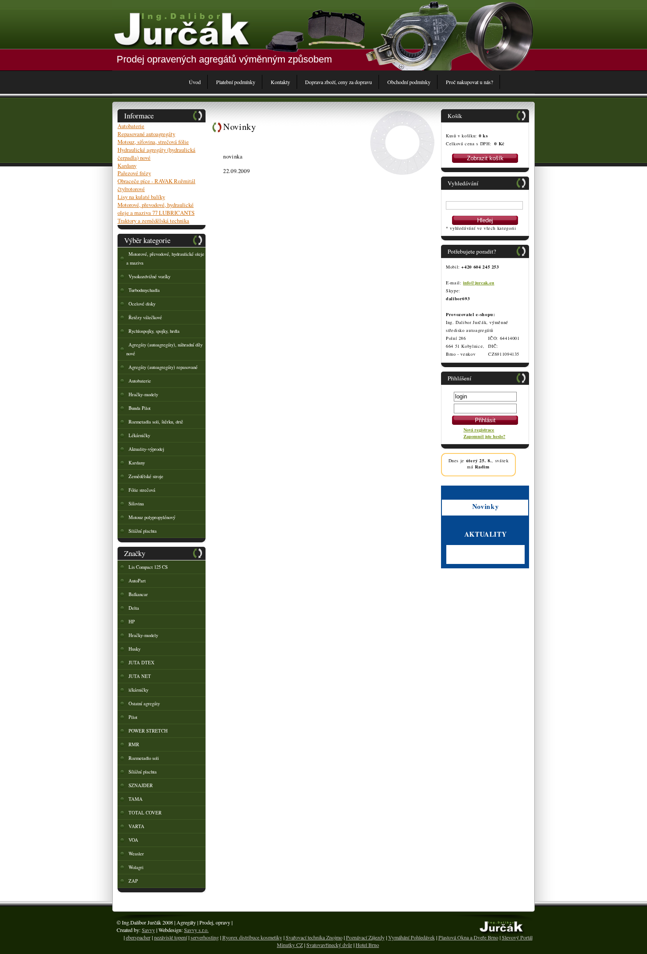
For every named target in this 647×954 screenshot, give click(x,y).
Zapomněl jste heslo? (484, 436)
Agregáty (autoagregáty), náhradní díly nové (164, 349)
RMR (134, 744)
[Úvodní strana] (181, 28)
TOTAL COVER (145, 813)
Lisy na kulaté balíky (141, 197)
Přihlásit (485, 420)
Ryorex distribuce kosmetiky (252, 937)
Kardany (127, 165)
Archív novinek (461, 560)
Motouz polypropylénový (152, 517)
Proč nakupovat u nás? (469, 81)
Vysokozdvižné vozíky (149, 276)
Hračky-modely (143, 394)
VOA (133, 840)
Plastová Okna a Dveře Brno (468, 937)
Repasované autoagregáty (146, 134)
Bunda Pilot (140, 408)
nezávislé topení (170, 937)
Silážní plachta (143, 531)
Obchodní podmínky (408, 81)
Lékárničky (139, 435)
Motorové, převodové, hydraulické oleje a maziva (165, 258)
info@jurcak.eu (478, 283)
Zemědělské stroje (146, 476)
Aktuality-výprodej (146, 449)
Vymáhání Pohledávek (411, 937)
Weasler (136, 854)
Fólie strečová (142, 490)
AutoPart (137, 581)
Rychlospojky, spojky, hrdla (154, 331)
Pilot (133, 717)
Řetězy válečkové (145, 317)
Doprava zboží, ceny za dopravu (338, 81)
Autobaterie (131, 126)
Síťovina (136, 504)
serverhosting (205, 937)
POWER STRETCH (148, 731)
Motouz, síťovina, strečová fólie (153, 142)
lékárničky (138, 690)
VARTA (136, 826)
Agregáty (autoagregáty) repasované (163, 367)
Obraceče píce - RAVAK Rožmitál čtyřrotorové (156, 185)
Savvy (148, 929)
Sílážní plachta (143, 772)
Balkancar (138, 594)
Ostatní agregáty (144, 703)
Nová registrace (478, 430)
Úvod (195, 81)
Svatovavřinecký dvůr (329, 944)
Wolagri (136, 867)
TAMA (136, 799)
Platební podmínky (235, 81)
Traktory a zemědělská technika (153, 221)
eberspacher (138, 937)
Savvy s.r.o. (196, 929)
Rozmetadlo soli (144, 758)
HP (132, 622)
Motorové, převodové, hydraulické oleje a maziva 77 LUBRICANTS (156, 209)
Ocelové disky (142, 304)
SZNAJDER (141, 785)
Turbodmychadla (144, 290)
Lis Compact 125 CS (148, 567)
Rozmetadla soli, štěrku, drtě (156, 422)
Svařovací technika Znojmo (314, 937)
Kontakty (280, 81)
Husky (134, 649)
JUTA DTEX (141, 662)
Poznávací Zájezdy (365, 937)
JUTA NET (140, 676)
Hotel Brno (367, 944)
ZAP (133, 881)
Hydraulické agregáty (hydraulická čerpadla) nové (156, 154)
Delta (134, 608)
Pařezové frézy (134, 173)
